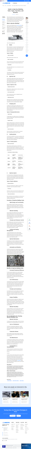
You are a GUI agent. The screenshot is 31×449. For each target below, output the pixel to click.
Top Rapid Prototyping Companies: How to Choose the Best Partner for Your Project (6, 399)
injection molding (9, 380)
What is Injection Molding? (4, 20)
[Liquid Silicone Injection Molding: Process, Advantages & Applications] (24, 394)
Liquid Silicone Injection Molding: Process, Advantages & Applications (24, 399)
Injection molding (19, 25)
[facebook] (24, 0)
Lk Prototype (18, 360)
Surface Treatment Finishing (12, 429)
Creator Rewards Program (26, 432)
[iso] (3, 446)
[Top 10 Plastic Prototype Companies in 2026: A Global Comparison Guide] (15, 394)
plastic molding (21, 380)
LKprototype (13, 14)
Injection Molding (9, 5)
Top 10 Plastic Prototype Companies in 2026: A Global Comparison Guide (15, 399)
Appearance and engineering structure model (22, 425)
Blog (5, 5)
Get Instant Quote (12, 415)
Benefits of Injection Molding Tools (3, 24)
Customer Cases (27, 429)
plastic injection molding (16, 380)
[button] (4, 398)
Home (3, 5)
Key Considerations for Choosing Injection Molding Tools (4, 27)
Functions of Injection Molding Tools (3, 22)
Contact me (27, 55)
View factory (15, 3)
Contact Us (18, 415)
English (2, 0)
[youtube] (28, 0)
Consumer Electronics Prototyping (17, 430)
